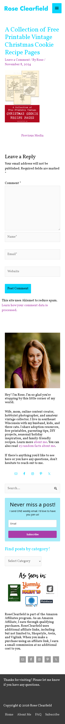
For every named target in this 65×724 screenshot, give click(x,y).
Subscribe (33, 534)
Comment (13, 183)
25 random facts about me (37, 446)
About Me (24, 715)
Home (9, 715)
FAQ (38, 715)
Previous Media (32, 136)
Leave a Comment (17, 60)
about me (40, 442)
